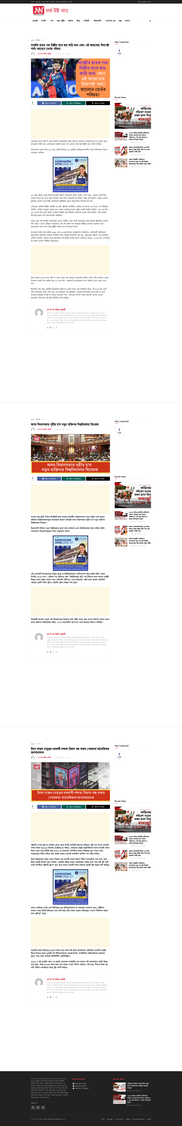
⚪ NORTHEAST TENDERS (81, 1088)
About (32, 2)
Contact (70, 2)
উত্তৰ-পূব (38, 40)
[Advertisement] (112, 10)
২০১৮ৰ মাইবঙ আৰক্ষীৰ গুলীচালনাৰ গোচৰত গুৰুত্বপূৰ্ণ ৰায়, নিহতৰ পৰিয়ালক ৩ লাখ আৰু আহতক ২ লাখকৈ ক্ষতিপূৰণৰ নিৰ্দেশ (139, 136)
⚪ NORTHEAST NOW (79, 1084)
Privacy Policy (45, 2)
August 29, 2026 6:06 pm (138, 166)
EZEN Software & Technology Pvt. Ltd (54, 1119)
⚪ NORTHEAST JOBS (79, 1086)
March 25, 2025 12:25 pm (63, 429)
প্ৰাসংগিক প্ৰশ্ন (110, 21)
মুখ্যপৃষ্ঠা (35, 21)
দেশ (52, 21)
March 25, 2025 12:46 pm (63, 54)
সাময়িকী (86, 21)
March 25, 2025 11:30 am (62, 758)
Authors (52, 2)
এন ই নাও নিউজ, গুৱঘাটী (44, 758)
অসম (43, 40)
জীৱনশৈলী (97, 21)
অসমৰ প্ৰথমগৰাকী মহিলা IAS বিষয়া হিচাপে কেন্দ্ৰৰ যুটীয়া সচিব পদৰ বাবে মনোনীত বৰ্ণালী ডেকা (139, 149)
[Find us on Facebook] (33, 1107)
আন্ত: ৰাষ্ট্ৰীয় (61, 21)
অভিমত (70, 21)
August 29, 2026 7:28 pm (138, 154)
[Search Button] (150, 21)
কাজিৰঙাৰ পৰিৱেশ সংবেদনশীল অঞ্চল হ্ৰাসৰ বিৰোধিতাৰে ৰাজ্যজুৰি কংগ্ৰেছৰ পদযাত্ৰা (130, 122)
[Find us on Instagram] (43, 1107)
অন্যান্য (127, 21)
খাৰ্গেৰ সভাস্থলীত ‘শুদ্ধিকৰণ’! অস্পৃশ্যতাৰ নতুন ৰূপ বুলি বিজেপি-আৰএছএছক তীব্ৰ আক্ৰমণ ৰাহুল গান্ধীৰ (140, 161)
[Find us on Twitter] (38, 1107)
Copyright (37, 2)
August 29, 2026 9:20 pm (126, 126)
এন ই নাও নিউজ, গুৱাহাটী (44, 54)
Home (32, 40)
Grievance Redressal (61, 2)
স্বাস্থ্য (120, 21)
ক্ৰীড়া (78, 21)
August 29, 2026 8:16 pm (138, 142)
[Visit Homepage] (50, 11)
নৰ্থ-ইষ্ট (43, 21)
